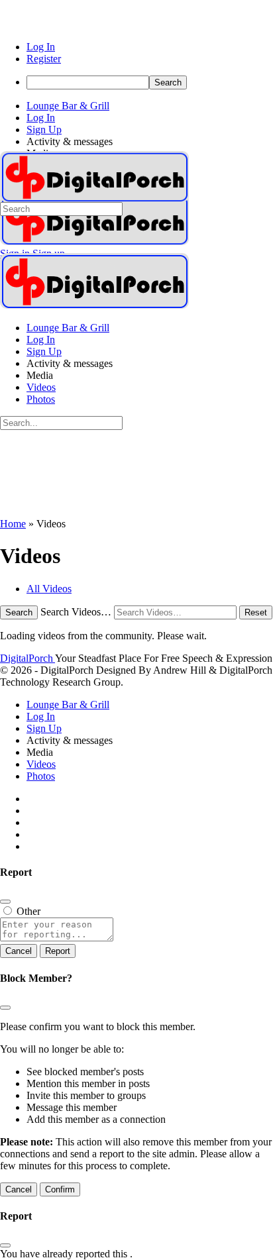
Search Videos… (75, 611)
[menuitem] (150, 82)
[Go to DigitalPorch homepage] (94, 241)
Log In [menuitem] (41, 46)
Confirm (60, 1189)
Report (57, 951)
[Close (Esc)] (5, 902)
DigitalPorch (27, 658)
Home (13, 523)
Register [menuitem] (44, 58)
